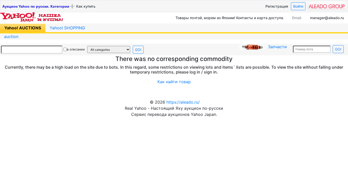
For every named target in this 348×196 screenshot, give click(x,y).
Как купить (86, 6)
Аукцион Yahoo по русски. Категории (35, 6)
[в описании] (65, 49)
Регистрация (276, 6)
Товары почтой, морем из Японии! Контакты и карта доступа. (230, 18)
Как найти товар (174, 81)
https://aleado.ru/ (183, 102)
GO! (138, 49)
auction (11, 36)
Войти (298, 6)
